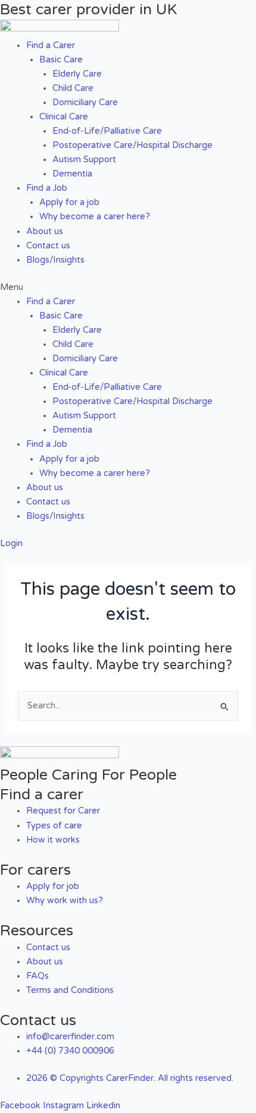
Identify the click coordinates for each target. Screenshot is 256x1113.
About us (44, 231)
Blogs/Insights (55, 260)
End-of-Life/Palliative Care (107, 131)
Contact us (48, 246)
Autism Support (84, 160)
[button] (128, 287)
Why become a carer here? (94, 217)
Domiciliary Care (85, 102)
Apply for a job (69, 202)
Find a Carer (50, 45)
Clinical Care (63, 117)
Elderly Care (77, 74)
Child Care (72, 88)
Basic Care (61, 60)
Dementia (72, 174)
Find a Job (46, 188)
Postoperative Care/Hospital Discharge (132, 145)
